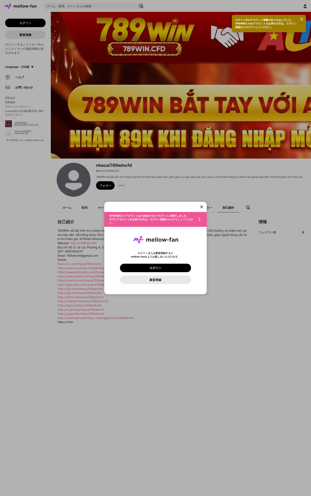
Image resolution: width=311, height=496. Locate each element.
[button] (155, 219)
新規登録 (155, 279)
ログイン (155, 268)
